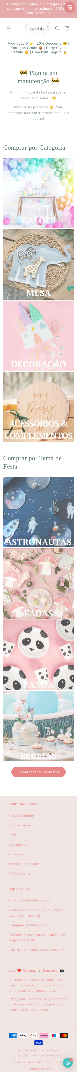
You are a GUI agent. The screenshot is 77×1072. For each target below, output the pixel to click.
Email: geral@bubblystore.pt (30, 900)
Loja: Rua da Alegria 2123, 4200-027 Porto (36, 952)
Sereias (9, 766)
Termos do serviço (57, 1062)
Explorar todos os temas (38, 772)
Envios (13, 835)
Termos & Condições (24, 864)
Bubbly (34, 1050)
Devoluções (17, 844)
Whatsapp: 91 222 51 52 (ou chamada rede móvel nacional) (37, 912)
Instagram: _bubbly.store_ (28, 925)
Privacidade (18, 854)
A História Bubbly (22, 815)
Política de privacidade (26, 1062)
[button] (8, 28)
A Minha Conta (20, 873)
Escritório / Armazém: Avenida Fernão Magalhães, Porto (37, 937)
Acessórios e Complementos (26, 447)
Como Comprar (20, 825)
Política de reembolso (45, 1055)
